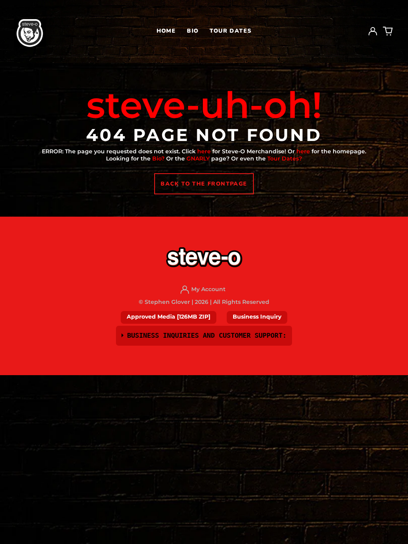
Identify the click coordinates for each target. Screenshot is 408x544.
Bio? (158, 158)
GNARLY (198, 158)
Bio (192, 31)
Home (166, 31)
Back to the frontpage (204, 184)
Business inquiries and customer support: (206, 335)
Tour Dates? (284, 158)
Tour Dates (230, 31)
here (204, 151)
